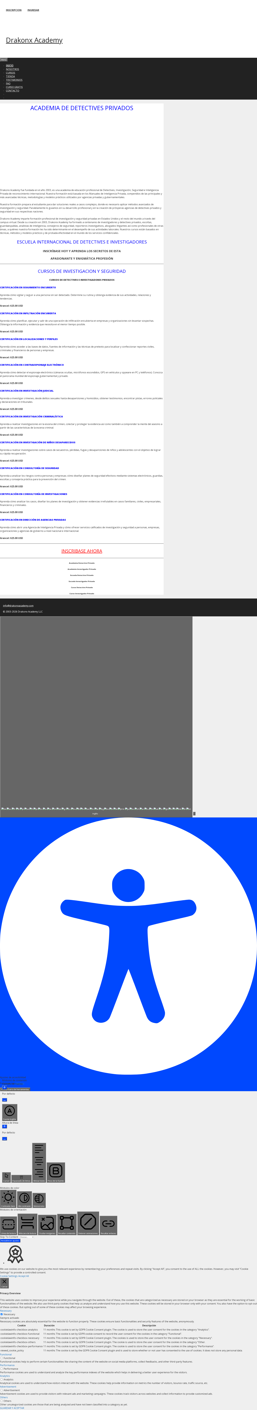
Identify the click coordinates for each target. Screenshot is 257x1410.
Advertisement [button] (8, 1386)
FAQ (8, 83)
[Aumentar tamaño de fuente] (4, 1088)
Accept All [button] (23, 1276)
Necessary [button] (6, 1310)
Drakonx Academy (34, 40)
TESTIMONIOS (14, 80)
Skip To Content (9, 1237)
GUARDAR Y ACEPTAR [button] (12, 1408)
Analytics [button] (5, 1376)
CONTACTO (12, 90)
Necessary (9, 1314)
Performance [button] (7, 1365)
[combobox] (96, 716)
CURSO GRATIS (14, 87)
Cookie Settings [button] (9, 1276)
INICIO (9, 65)
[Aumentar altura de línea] (4, 1126)
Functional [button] (6, 1354)
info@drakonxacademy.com (18, 605)
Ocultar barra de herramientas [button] (15, 1089)
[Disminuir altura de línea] (4, 1138)
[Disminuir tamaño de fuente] (4, 1100)
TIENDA (10, 76)
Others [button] (4, 1397)
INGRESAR (33, 10)
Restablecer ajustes (10, 1240)
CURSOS (10, 72)
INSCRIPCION (14, 10)
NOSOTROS (12, 69)
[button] (194, 813)
